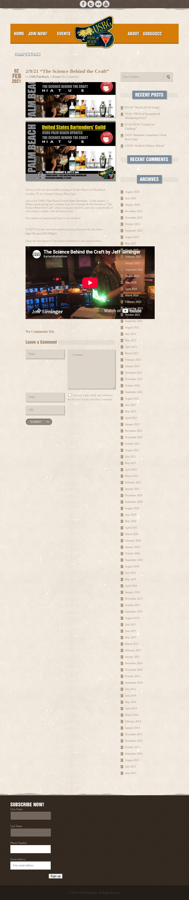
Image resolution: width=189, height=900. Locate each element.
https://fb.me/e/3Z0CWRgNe (41, 233)
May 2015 (130, 637)
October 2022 (132, 385)
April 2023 (131, 347)
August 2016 (132, 566)
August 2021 (132, 450)
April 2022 (131, 418)
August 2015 (132, 618)
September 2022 (134, 392)
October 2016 (132, 553)
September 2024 (134, 269)
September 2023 (134, 321)
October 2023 (132, 314)
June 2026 (130, 198)
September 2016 (134, 560)
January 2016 (132, 592)
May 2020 (130, 521)
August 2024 (132, 275)
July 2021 (130, 456)
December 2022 (133, 372)
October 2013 (132, 747)
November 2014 (134, 669)
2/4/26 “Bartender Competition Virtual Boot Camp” (145, 137)
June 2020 (130, 514)
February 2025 (133, 256)
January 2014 (132, 728)
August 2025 (132, 237)
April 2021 (131, 469)
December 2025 (133, 211)
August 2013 (132, 760)
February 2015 (133, 650)
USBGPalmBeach (39, 76)
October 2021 (132, 443)
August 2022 (132, 398)
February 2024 (133, 301)
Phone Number (18, 843)
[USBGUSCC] (152, 33)
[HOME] (19, 33)
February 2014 (133, 721)
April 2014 (131, 708)
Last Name (16, 826)
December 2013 (133, 734)
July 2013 (130, 766)
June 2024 (130, 282)
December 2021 (133, 430)
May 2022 (130, 411)
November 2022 (134, 379)
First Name (16, 809)
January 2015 (132, 657)
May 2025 (130, 243)
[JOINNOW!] (38, 33)
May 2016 (130, 579)
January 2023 (132, 366)
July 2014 (130, 689)
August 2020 (132, 508)
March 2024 (131, 295)
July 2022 (130, 405)
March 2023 (131, 353)
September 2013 (134, 753)
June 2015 (130, 631)
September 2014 (134, 682)
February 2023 (133, 359)
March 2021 (131, 476)
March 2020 (131, 534)
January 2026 (132, 204)
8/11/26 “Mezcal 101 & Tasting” (142, 107)
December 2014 (133, 663)
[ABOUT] (133, 33)
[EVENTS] (64, 33)
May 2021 (130, 463)
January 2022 (132, 424)
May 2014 (130, 702)
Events (56, 76)
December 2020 (133, 495)
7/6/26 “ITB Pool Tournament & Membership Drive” (142, 116)
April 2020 (131, 527)
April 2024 (131, 288)
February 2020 (133, 540)
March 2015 (131, 644)
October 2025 (132, 224)
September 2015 (134, 611)
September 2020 (134, 502)
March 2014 (131, 715)
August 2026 (132, 192)
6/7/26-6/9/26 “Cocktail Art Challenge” (140, 126)
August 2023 (132, 327)
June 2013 (130, 773)
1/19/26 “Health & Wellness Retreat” (145, 145)
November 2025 (134, 217)
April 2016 (131, 585)
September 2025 (134, 230)
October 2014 (132, 676)
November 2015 (134, 598)
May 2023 (130, 340)
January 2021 (132, 489)
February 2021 (133, 482)
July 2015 (130, 624)
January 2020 (132, 547)
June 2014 (130, 695)
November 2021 (134, 437)
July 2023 (130, 334)
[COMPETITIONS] (27, 54)
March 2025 (131, 250)
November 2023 (134, 308)
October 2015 (132, 605)
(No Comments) (70, 76)
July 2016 (130, 573)
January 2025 (132, 263)
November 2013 (134, 740)
